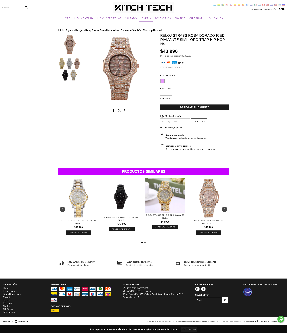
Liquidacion (214, 18)
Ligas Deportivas (109, 18)
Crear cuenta (256, 9)
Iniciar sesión (270, 9)
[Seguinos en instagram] (197, 289)
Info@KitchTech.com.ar (139, 291)
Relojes (79, 30)
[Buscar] (26, 7)
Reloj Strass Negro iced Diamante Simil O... (122, 218)
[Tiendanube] (16, 322)
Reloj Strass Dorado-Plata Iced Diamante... (78, 222)
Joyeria (146, 18)
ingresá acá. (252, 321)
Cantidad (165, 88)
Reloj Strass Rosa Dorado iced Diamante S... (208, 222)
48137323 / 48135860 (138, 288)
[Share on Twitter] (119, 110)
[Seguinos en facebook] (203, 289)
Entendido (189, 329)
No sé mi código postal (171, 127)
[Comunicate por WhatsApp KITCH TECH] (280, 319)
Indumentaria (84, 18)
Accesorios (163, 18)
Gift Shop (196, 18)
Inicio (61, 30)
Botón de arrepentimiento (272, 321)
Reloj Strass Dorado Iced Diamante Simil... (165, 216)
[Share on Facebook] (113, 110)
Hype (67, 18)
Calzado (131, 18)
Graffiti (180, 18)
